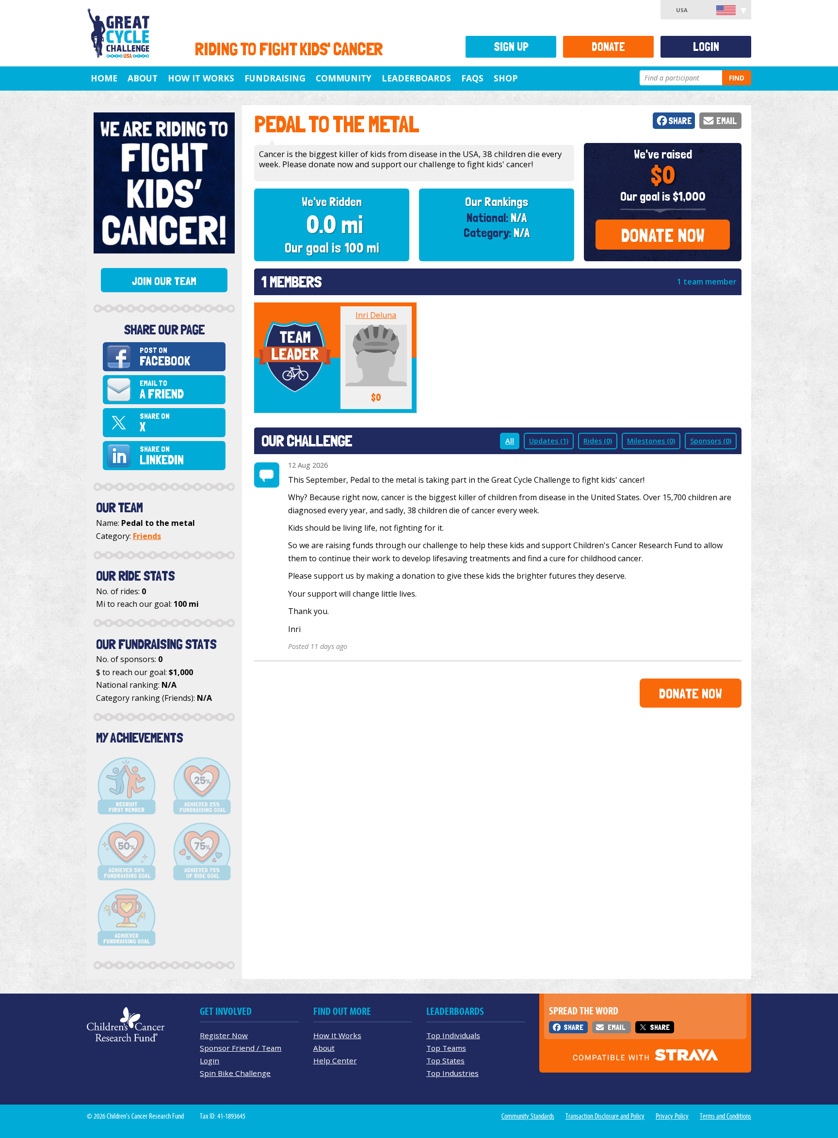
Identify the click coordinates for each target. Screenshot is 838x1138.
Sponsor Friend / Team (240, 1048)
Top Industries (452, 1073)
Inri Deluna (375, 315)
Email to (162, 390)
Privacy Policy (672, 1116)
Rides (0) (597, 440)
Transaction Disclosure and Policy (605, 1116)
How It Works (201, 78)
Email (726, 120)
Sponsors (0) (710, 440)
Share (680, 120)
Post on (165, 357)
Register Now (224, 1035)
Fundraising (275, 78)
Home (104, 78)
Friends (147, 536)
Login (706, 47)
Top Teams (446, 1048)
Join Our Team (164, 281)
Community (343, 78)
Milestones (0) (651, 440)
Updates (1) (548, 440)
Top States (445, 1060)
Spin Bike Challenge (235, 1073)
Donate (608, 47)
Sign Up (511, 47)
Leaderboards (416, 78)
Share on (155, 422)
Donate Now (663, 235)
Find (736, 77)
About (143, 78)
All (509, 440)
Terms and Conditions (725, 1116)
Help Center (335, 1060)
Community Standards (527, 1116)
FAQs (472, 78)
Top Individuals (453, 1035)
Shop (505, 78)
